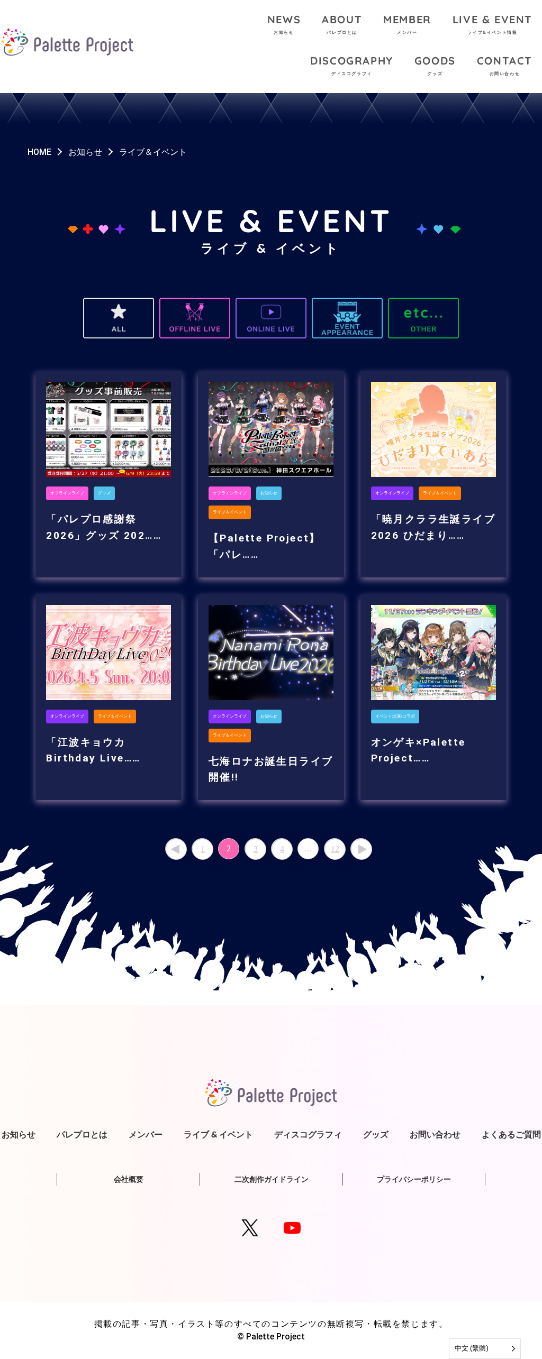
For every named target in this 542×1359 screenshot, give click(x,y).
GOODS (435, 65)
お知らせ (268, 493)
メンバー (145, 1134)
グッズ (104, 493)
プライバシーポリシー (414, 1179)
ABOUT (342, 24)
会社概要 (128, 1179)
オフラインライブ (67, 493)
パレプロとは (82, 1134)
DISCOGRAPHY (351, 65)
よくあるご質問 (511, 1134)
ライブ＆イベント (230, 512)
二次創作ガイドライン (271, 1179)
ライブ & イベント (218, 1134)
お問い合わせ (435, 1134)
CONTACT (504, 65)
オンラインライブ (392, 493)
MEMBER (407, 24)
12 (335, 848)
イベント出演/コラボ (395, 716)
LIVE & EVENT (492, 24)
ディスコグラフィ (308, 1134)
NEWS (284, 24)
